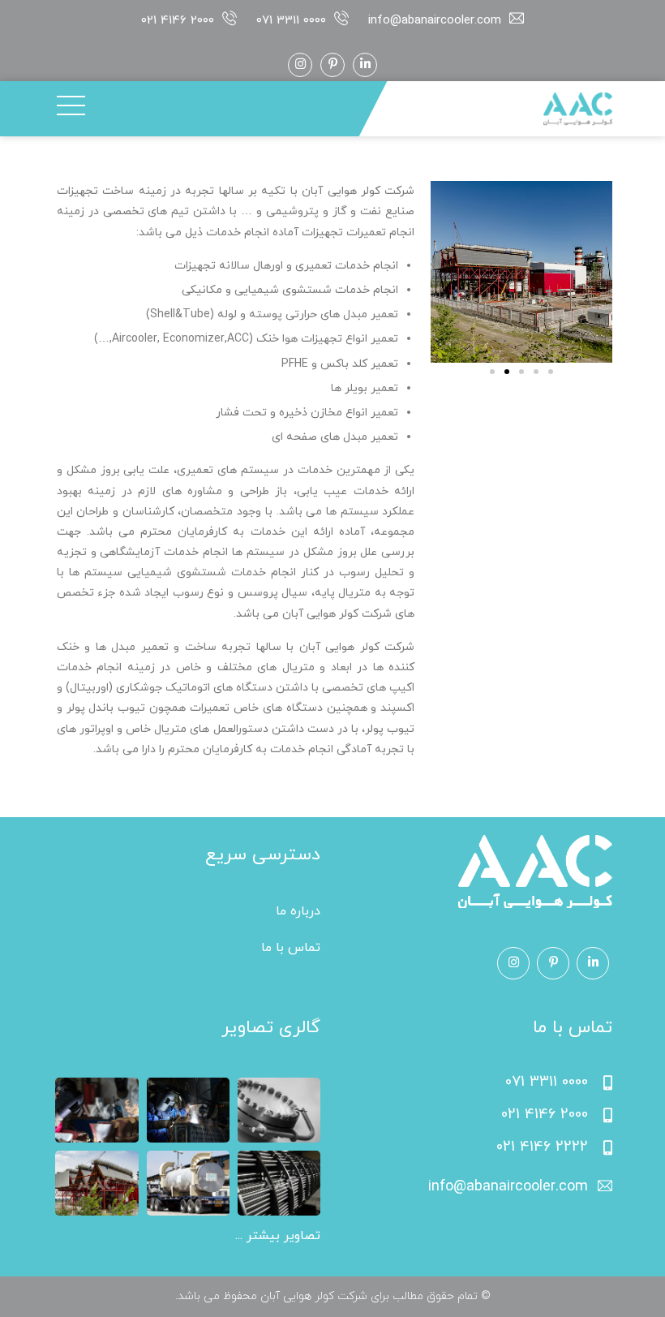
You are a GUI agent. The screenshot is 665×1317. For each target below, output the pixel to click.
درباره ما (298, 911)
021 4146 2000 (177, 20)
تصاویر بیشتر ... (277, 1236)
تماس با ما (290, 948)
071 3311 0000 (291, 20)
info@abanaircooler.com (434, 20)
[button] (492, 371)
